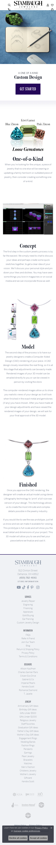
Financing (28, 608)
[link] (9, 9)
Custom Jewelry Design (28, 622)
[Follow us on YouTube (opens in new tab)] (19, 587)
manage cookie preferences (27, 831)
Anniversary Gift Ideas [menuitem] (28, 706)
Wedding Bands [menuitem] (28, 742)
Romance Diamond (28, 690)
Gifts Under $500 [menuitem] (28, 713)
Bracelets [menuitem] (28, 760)
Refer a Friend (28, 638)
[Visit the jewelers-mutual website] (28, 805)
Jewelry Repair (28, 601)
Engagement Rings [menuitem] (28, 738)
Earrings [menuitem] (28, 752)
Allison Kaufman (28, 668)
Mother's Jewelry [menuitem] (28, 774)
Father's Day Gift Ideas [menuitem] (28, 731)
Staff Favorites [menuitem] (28, 724)
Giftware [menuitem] (28, 778)
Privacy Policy (28, 653)
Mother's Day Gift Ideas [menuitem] (28, 734)
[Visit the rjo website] (40, 794)
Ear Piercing (28, 619)
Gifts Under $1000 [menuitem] (28, 716)
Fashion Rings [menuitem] (28, 745)
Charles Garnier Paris (28, 672)
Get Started (28, 89)
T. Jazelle (28, 693)
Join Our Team (28, 642)
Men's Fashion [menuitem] (28, 767)
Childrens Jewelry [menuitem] (28, 770)
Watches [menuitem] (28, 763)
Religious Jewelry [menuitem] (28, 720)
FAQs (28, 635)
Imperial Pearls (28, 683)
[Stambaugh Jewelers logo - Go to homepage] (28, 5)
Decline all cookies (18, 838)
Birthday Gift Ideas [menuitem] (28, 709)
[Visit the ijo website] (29, 794)
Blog (28, 645)
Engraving (28, 604)
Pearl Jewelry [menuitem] (28, 756)
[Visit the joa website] (15, 805)
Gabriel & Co (28, 679)
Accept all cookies (38, 838)
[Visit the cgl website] (28, 815)
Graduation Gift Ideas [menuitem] (28, 727)
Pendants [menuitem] (28, 749)
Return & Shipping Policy (28, 649)
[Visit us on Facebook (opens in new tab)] (28, 587)
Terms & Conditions (28, 656)
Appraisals (28, 611)
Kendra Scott (28, 686)
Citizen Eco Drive (28, 675)
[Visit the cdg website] (41, 805)
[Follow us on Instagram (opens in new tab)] (37, 587)
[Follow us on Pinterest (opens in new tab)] (32, 587)
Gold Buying (28, 615)
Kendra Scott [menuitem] (28, 781)
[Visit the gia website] (17, 794)
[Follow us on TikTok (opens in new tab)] (23, 587)
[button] (9, 5)
